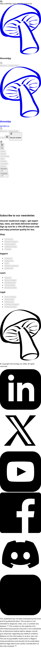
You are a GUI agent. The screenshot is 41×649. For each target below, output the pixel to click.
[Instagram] (20, 614)
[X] (20, 450)
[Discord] (20, 573)
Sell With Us (4, 126)
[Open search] (2, 148)
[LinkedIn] (20, 409)
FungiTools (4, 174)
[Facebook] (20, 532)
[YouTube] (20, 491)
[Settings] (7, 136)
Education (4, 169)
